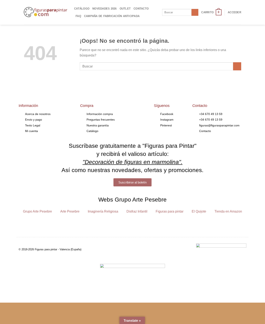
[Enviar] (195, 12)
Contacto (141, 8)
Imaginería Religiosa (103, 211)
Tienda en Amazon (228, 211)
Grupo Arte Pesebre (37, 211)
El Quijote (199, 211)
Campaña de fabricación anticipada (112, 16)
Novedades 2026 (104, 8)
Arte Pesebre (70, 211)
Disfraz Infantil (136, 211)
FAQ (78, 16)
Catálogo (81, 8)
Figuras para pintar (169, 211)
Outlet (125, 8)
